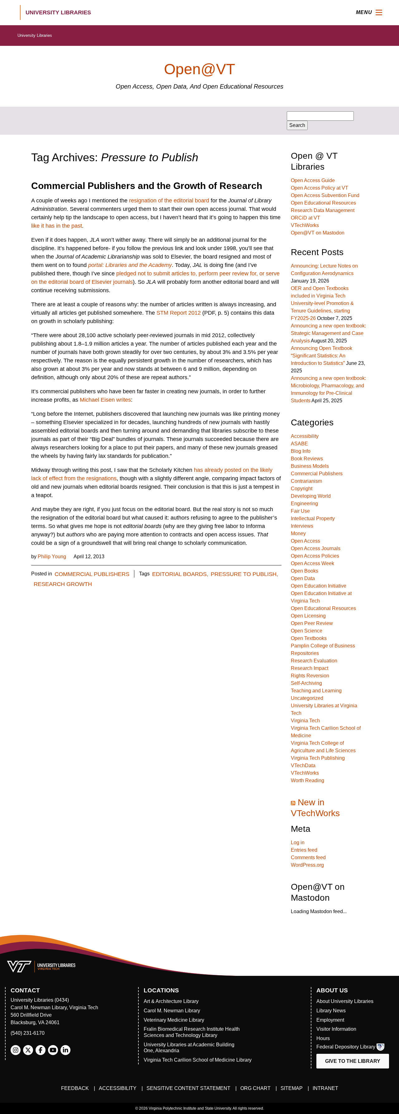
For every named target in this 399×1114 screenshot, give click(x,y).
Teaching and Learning (316, 690)
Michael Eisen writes (105, 400)
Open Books (304, 571)
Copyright (301, 488)
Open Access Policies (315, 556)
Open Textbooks (309, 638)
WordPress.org (307, 865)
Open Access (305, 541)
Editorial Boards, (180, 574)
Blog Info (300, 451)
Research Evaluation (314, 660)
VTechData (303, 765)
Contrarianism (306, 481)
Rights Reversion (310, 675)
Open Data (303, 578)
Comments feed (308, 857)
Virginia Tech (305, 720)
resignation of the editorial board (169, 200)
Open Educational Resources (323, 203)
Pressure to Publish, (244, 574)
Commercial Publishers (92, 574)
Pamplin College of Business (323, 645)
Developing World (311, 496)
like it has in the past (56, 226)
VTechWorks (305, 225)
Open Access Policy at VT (319, 188)
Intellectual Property (313, 518)
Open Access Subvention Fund (325, 195)
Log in (298, 842)
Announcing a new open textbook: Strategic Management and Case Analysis (328, 333)
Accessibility (305, 436)
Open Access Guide (313, 180)
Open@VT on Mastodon (317, 232)
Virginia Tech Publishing (318, 758)
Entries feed (304, 850)
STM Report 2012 (178, 313)
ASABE (299, 443)
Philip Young (52, 556)
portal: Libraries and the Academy (130, 265)
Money (298, 533)
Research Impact (309, 668)
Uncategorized (307, 698)
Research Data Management (322, 210)
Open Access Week (312, 563)
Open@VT (199, 69)
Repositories (305, 653)
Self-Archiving (306, 683)
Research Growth (63, 584)
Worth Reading (307, 780)
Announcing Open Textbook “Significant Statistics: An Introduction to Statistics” (321, 356)
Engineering (304, 503)
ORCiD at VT (305, 217)
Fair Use (300, 511)
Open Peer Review (312, 623)
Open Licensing (308, 615)
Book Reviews (307, 458)
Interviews (302, 526)
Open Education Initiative (318, 585)
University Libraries (34, 35)
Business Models (310, 466)
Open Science (306, 630)
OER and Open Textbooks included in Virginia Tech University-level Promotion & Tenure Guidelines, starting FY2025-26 (322, 303)
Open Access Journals (315, 548)
